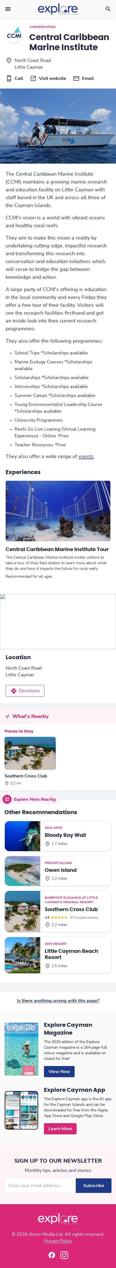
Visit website (52, 78)
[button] (8, 9)
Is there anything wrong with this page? (58, 1000)
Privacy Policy (58, 1241)
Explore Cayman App (74, 1090)
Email (88, 78)
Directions (29, 691)
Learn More (60, 1129)
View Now (59, 1071)
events (86, 456)
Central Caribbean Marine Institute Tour (57, 549)
